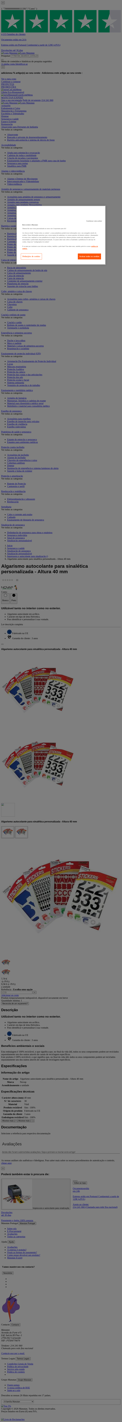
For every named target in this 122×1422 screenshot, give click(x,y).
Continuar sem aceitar (94, 221)
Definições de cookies (31, 256)
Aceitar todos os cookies (89, 256)
